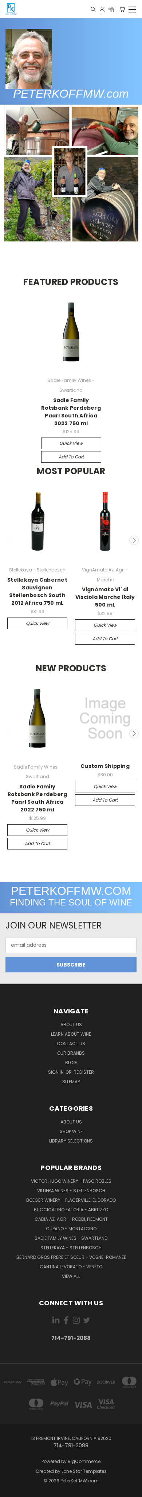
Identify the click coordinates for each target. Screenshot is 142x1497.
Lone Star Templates (84, 1471)
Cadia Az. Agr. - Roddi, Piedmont (71, 1219)
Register (84, 1072)
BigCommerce (84, 1461)
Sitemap (71, 1081)
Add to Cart (71, 457)
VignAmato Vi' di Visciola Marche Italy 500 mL (105, 597)
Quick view (71, 443)
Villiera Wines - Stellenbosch (71, 1191)
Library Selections (71, 1141)
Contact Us (71, 1043)
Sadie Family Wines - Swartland (71, 1238)
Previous (8, 540)
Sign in (56, 1072)
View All (71, 1276)
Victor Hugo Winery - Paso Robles (71, 1181)
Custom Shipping (105, 766)
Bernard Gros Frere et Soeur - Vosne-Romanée (71, 1257)
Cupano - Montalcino (71, 1229)
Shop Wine (71, 1131)
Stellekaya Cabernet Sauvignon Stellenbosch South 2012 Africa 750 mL (37, 591)
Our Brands (71, 1053)
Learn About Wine (71, 1034)
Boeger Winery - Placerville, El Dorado (71, 1200)
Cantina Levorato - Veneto (71, 1267)
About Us (71, 1024)
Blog (71, 1062)
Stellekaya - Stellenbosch (71, 1248)
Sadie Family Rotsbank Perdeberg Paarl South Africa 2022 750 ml (71, 412)
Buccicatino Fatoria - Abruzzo (71, 1210)
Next (134, 540)
